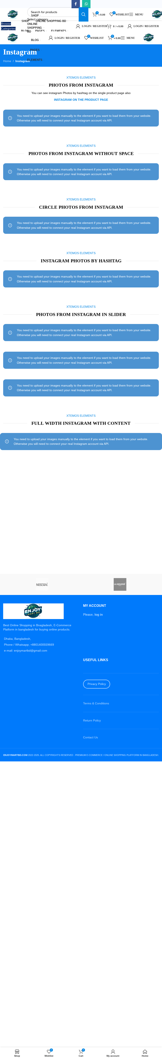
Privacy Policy (97, 684)
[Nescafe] (42, 584)
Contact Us (90, 737)
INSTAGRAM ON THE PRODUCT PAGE (81, 99)
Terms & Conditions (96, 703)
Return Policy (92, 720)
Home (7, 61)
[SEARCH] (83, 14)
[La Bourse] (120, 584)
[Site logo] (13, 14)
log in (98, 614)
